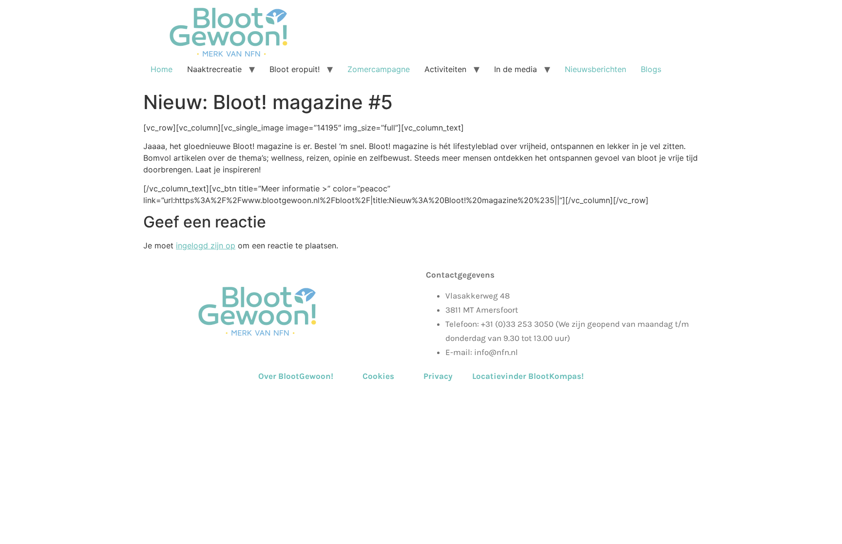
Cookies (378, 376)
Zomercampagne (378, 69)
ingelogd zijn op (205, 245)
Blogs (651, 69)
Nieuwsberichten (595, 69)
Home (161, 69)
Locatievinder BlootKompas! (528, 376)
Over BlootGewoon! (309, 376)
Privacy (438, 376)
